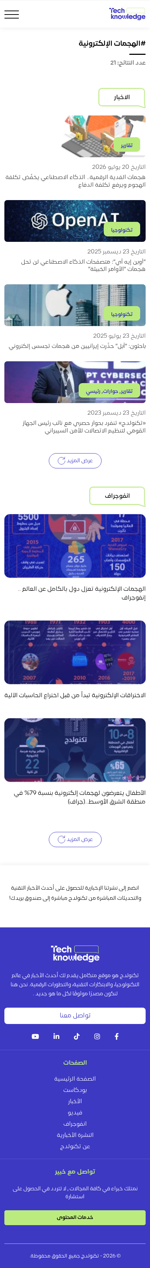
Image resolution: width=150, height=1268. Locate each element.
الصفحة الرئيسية (75, 1079)
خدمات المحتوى (75, 1217)
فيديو (75, 1113)
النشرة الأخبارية (75, 1135)
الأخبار (75, 1102)
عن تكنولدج (75, 1147)
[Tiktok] (77, 1037)
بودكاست (75, 1090)
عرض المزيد (79, 460)
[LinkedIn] (56, 1037)
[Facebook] (117, 1037)
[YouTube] (35, 1037)
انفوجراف (75, 1124)
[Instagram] (97, 1037)
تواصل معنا (75, 1015)
